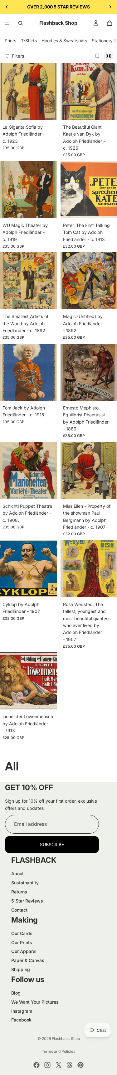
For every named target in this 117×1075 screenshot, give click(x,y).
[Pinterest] (80, 1065)
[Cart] (109, 23)
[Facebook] (36, 1065)
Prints (10, 40)
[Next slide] (110, 7)
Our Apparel (24, 951)
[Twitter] (58, 1065)
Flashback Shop (66, 1038)
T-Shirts (29, 40)
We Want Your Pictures (35, 1002)
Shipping (20, 969)
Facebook (21, 1019)
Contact (19, 910)
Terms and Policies (58, 1051)
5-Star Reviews (27, 900)
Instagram (21, 1011)
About (17, 873)
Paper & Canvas (27, 960)
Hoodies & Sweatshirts (64, 40)
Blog (16, 992)
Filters (18, 56)
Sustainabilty (25, 882)
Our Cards (21, 933)
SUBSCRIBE (52, 844)
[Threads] (69, 1065)
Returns (19, 891)
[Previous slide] (7, 7)
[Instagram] (47, 1065)
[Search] (20, 23)
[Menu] (7, 23)
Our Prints (21, 942)
